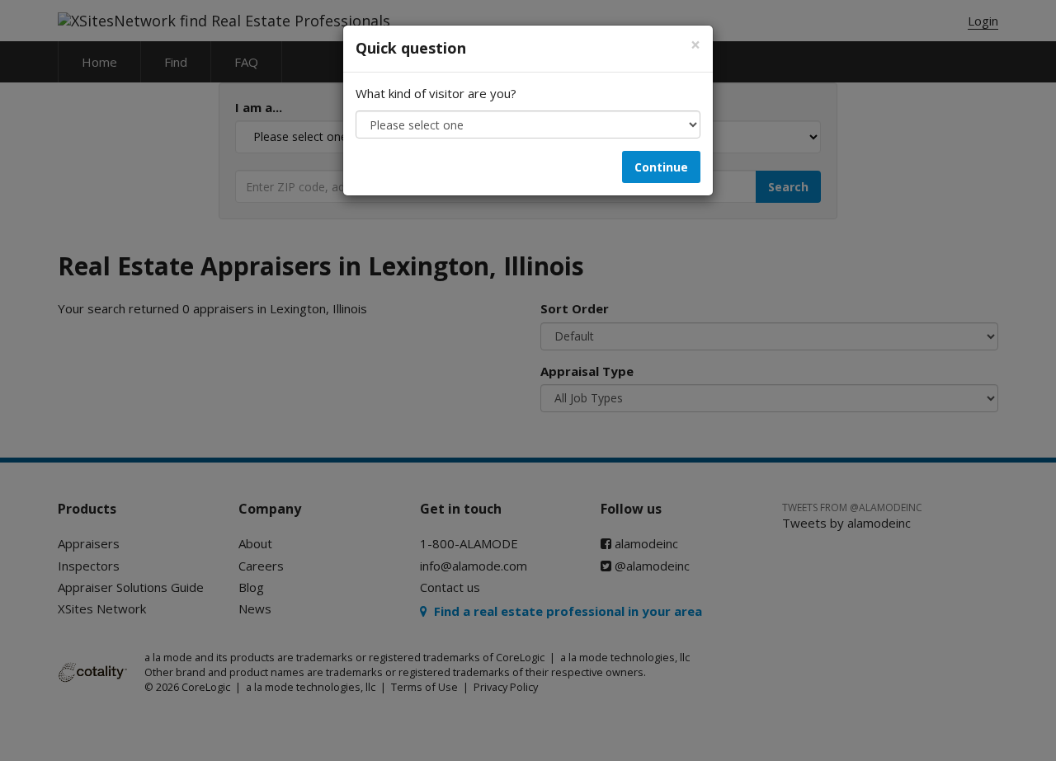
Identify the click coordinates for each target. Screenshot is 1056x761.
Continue (661, 167)
